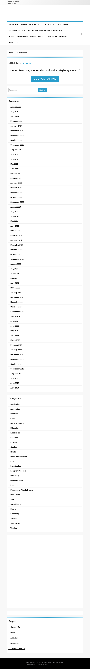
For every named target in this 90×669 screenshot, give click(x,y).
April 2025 (14, 169)
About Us (13, 24)
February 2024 (16, 235)
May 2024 (14, 221)
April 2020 (14, 335)
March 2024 (15, 231)
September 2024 (17, 202)
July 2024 (14, 212)
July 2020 (14, 321)
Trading (13, 528)
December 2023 (16, 245)
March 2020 (15, 340)
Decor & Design (17, 423)
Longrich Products (18, 471)
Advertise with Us (30, 24)
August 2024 (15, 207)
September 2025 (17, 145)
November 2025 (16, 135)
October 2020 (16, 307)
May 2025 (14, 164)
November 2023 (16, 250)
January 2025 (16, 183)
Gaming (13, 447)
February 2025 (16, 178)
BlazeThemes (52, 665)
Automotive (15, 409)
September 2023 (17, 259)
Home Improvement (18, 457)
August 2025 (15, 150)
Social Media (15, 504)
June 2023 (14, 274)
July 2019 (14, 378)
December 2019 (16, 354)
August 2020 (15, 316)
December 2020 (16, 297)
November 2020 (16, 302)
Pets (12, 485)
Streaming (14, 514)
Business (14, 414)
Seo (12, 499)
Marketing (14, 476)
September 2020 (17, 312)
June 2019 (14, 383)
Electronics (15, 433)
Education (14, 428)
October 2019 (16, 364)
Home (11, 36)
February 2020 (16, 345)
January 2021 (16, 293)
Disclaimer (63, 24)
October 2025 (16, 140)
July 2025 (14, 154)
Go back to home (45, 78)
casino (13, 418)
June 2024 (14, 216)
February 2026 (16, 121)
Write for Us (14, 42)
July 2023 (14, 269)
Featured (14, 438)
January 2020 (16, 350)
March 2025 (15, 174)
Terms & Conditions (57, 36)
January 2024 (16, 240)
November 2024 (16, 193)
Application (15, 404)
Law (12, 461)
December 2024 (16, 188)
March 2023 (15, 288)
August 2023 (15, 264)
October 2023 (16, 254)
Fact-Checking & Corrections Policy (46, 30)
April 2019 (14, 388)
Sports (13, 509)
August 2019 (15, 374)
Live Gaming (15, 466)
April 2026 (14, 116)
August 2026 (15, 107)
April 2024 (14, 226)
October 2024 (16, 197)
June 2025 (14, 159)
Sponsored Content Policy (31, 36)
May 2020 (14, 331)
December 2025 (16, 131)
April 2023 (14, 283)
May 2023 (14, 278)
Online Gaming (16, 480)
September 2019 (17, 369)
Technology (15, 523)
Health (13, 452)
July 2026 (14, 112)
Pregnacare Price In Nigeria (21, 490)
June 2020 (14, 326)
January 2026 (16, 126)
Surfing (13, 518)
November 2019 (16, 359)
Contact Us (48, 24)
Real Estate (15, 495)
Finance (13, 442)
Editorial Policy (16, 30)
